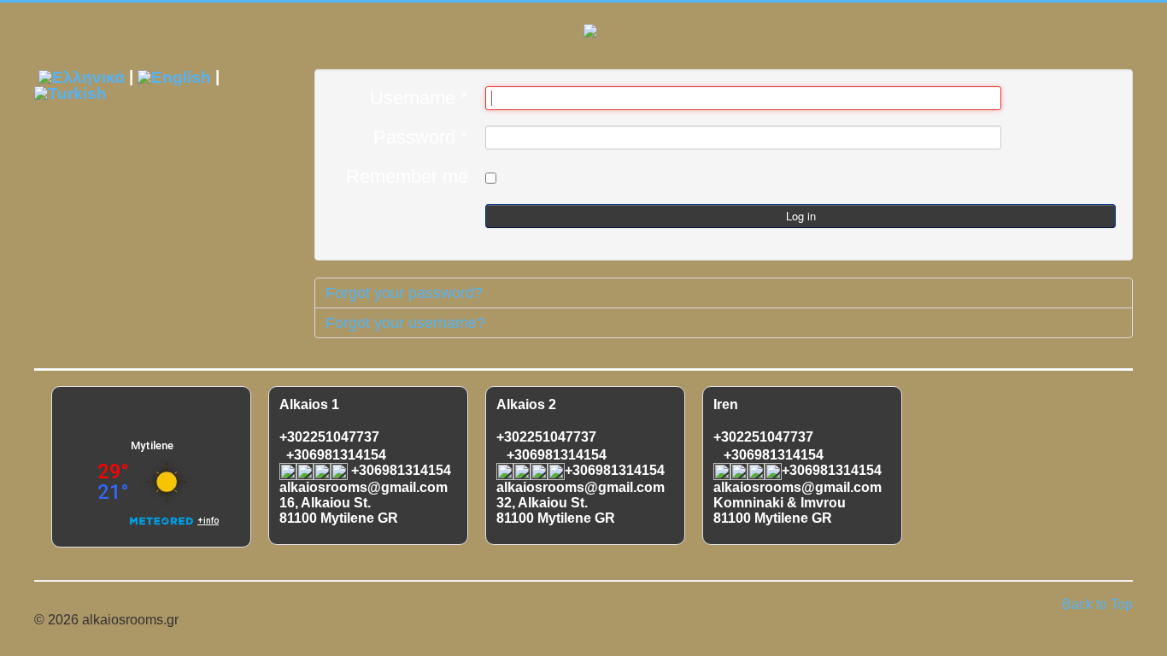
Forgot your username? (405, 322)
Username (419, 98)
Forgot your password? (404, 293)
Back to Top (1097, 604)
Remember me (407, 176)
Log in (801, 216)
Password (420, 137)
